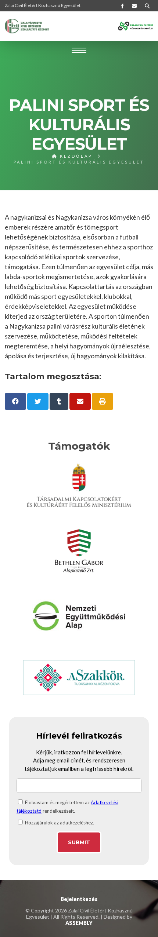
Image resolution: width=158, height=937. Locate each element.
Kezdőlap (75, 156)
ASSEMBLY (79, 923)
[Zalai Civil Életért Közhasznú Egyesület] (27, 26)
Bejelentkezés (79, 899)
